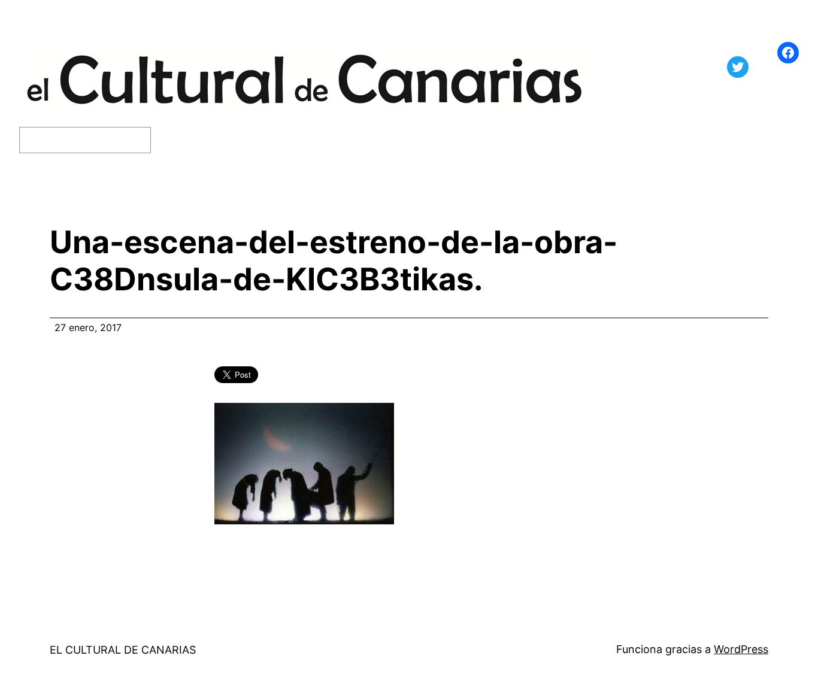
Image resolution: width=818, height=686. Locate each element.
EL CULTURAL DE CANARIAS (123, 649)
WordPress (741, 649)
